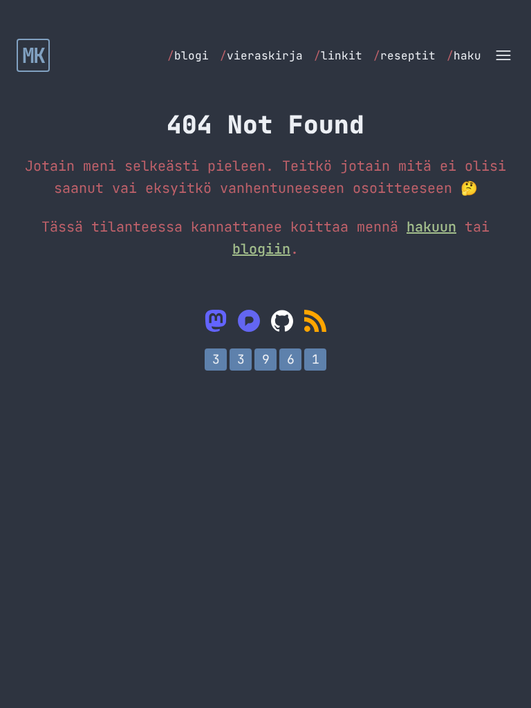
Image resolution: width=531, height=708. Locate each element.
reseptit (404, 55)
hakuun (431, 227)
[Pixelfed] (249, 321)
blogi (188, 55)
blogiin (261, 249)
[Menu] (503, 55)
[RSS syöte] (315, 321)
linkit (338, 55)
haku (464, 55)
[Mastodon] (216, 321)
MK (33, 55)
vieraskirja (261, 55)
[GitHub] (282, 321)
